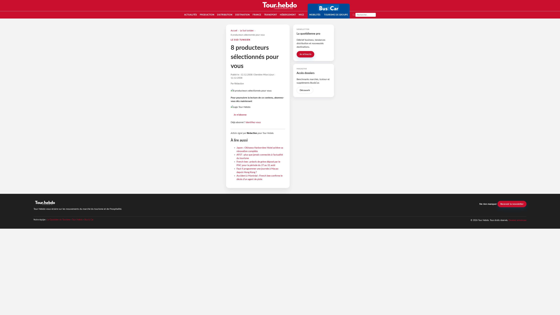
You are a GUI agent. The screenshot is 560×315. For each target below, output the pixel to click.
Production (207, 15)
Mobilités (315, 15)
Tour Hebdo (77, 220)
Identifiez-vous (253, 122)
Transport (270, 15)
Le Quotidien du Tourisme (58, 220)
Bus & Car (88, 220)
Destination (242, 15)
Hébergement (288, 15)
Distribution (224, 15)
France (257, 15)
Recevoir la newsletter (512, 204)
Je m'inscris (305, 54)
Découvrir (305, 90)
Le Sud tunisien (247, 31)
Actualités (190, 15)
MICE (301, 15)
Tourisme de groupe (336, 15)
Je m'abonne (240, 115)
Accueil (234, 31)
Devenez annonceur (517, 220)
